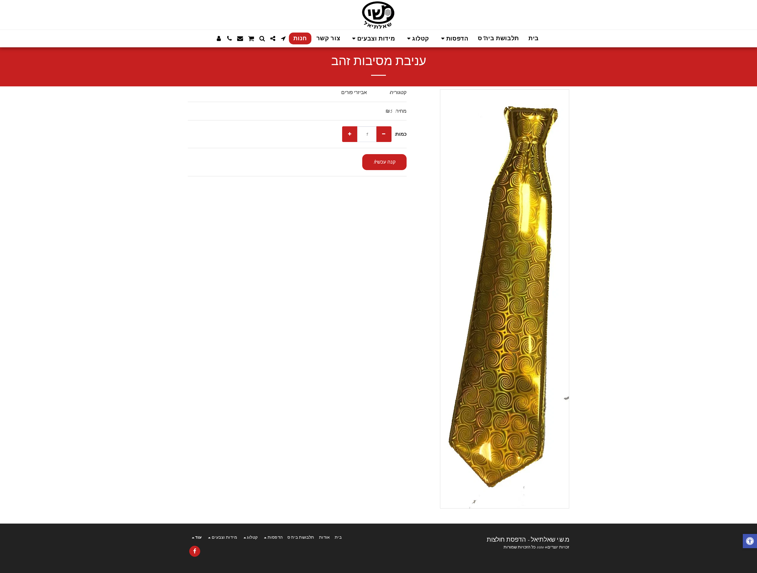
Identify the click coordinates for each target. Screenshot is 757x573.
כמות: (400, 134)
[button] (453, 39)
